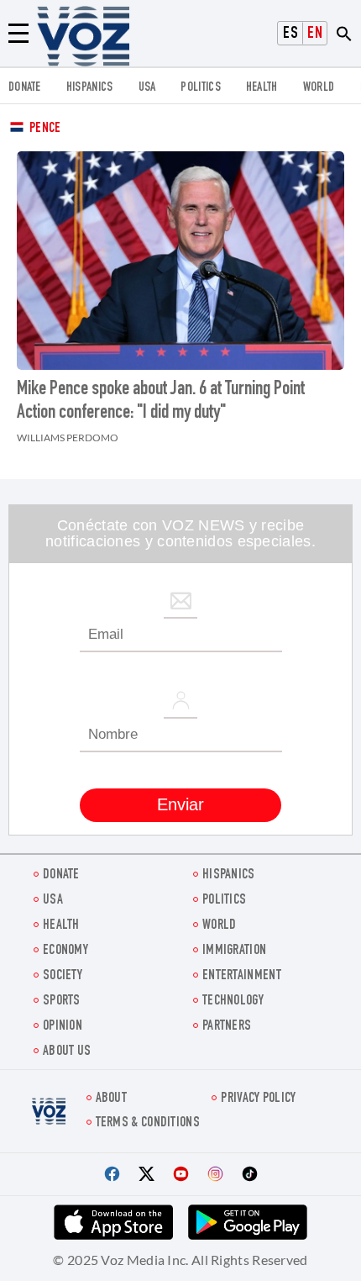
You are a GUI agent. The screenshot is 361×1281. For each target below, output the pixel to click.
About (112, 1099)
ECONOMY (65, 951)
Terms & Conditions (148, 1123)
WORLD (319, 88)
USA (147, 88)
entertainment (241, 976)
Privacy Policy (258, 1099)
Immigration (234, 951)
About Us (67, 1052)
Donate (24, 88)
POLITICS (200, 88)
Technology (233, 1001)
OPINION (62, 1027)
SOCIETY (62, 976)
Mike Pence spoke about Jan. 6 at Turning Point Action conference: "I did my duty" (161, 402)
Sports (62, 1001)
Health (262, 88)
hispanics (89, 88)
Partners (226, 1027)
